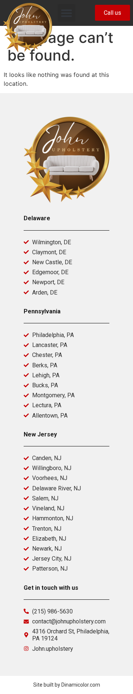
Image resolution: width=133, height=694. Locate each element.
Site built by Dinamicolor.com (66, 685)
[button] (66, 13)
